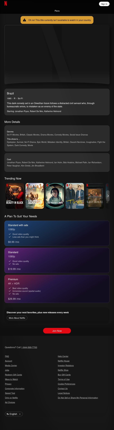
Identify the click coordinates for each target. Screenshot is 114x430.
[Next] (108, 195)
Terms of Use (64, 379)
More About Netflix (17, 317)
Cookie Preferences (66, 383)
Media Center (11, 365)
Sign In (104, 4)
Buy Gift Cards (64, 374)
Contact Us (63, 388)
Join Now (57, 330)
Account (8, 360)
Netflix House (64, 360)
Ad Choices (10, 402)
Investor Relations (66, 365)
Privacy (8, 383)
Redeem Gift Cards (13, 374)
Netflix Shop (63, 370)
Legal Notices (64, 393)
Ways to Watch (11, 379)
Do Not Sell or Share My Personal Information (78, 397)
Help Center (63, 356)
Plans (57, 10)
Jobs (7, 370)
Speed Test (10, 393)
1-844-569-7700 (29, 347)
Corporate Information (14, 388)
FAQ (7, 356)
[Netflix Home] (14, 4)
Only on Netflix (11, 397)
